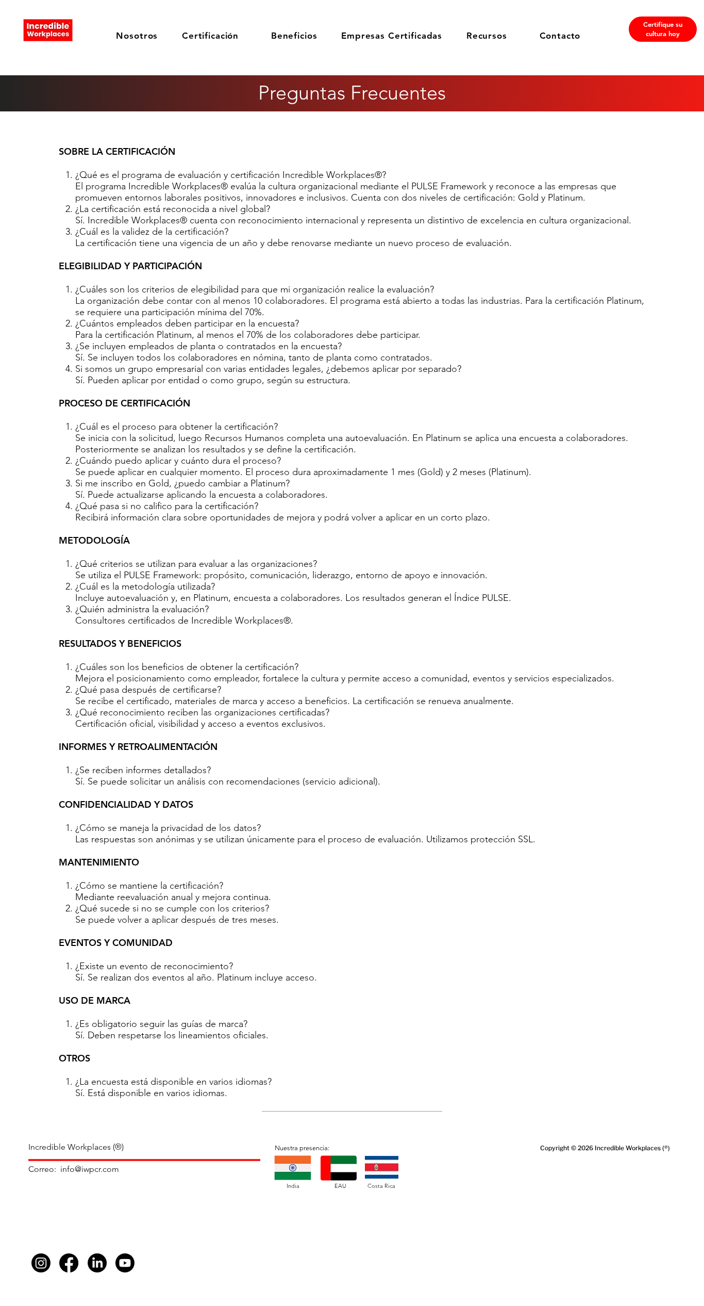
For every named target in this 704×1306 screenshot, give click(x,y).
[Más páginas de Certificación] (244, 35)
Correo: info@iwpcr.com (73, 1169)
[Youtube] (125, 1262)
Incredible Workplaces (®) (77, 1147)
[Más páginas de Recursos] (512, 35)
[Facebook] (68, 1262)
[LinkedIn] (97, 1262)
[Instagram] (41, 1262)
